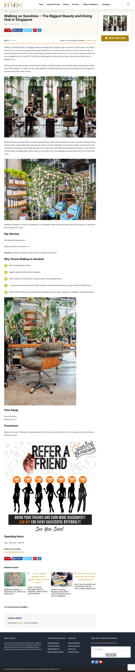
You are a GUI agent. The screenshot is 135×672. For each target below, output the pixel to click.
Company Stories (53, 4)
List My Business (53, 643)
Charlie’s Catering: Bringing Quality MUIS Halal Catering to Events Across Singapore (61, 593)
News (41, 4)
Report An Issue (73, 652)
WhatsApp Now (116, 38)
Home (6, 11)
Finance (66, 4)
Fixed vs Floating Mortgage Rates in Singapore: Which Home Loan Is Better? (37, 590)
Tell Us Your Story (54, 646)
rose (5, 24)
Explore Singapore (90, 4)
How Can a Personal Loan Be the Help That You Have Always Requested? (85, 586)
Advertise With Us (54, 649)
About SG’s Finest (74, 643)
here (28, 247)
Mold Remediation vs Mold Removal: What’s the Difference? (15, 592)
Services (75, 4)
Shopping (106, 4)
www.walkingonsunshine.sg (14, 552)
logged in (20, 623)
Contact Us (72, 649)
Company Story (14, 11)
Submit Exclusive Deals (55, 652)
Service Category (74, 646)
